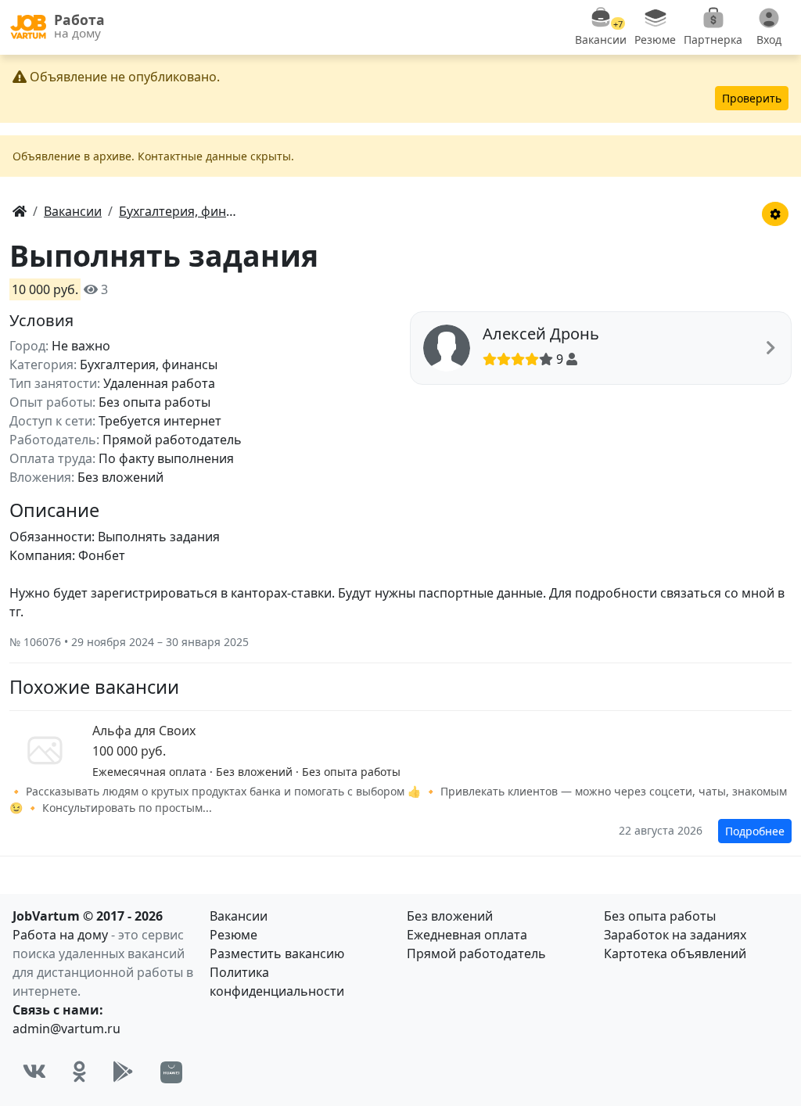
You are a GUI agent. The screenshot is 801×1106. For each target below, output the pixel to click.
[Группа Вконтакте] (34, 1071)
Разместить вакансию (277, 953)
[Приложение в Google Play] (123, 1071)
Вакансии (239, 916)
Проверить (751, 98)
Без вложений (450, 916)
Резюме (233, 934)
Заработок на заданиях (675, 934)
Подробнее (755, 831)
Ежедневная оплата (467, 934)
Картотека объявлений (675, 953)
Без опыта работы (660, 916)
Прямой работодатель (476, 953)
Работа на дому (60, 934)
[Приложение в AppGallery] (171, 1072)
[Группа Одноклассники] (79, 1071)
